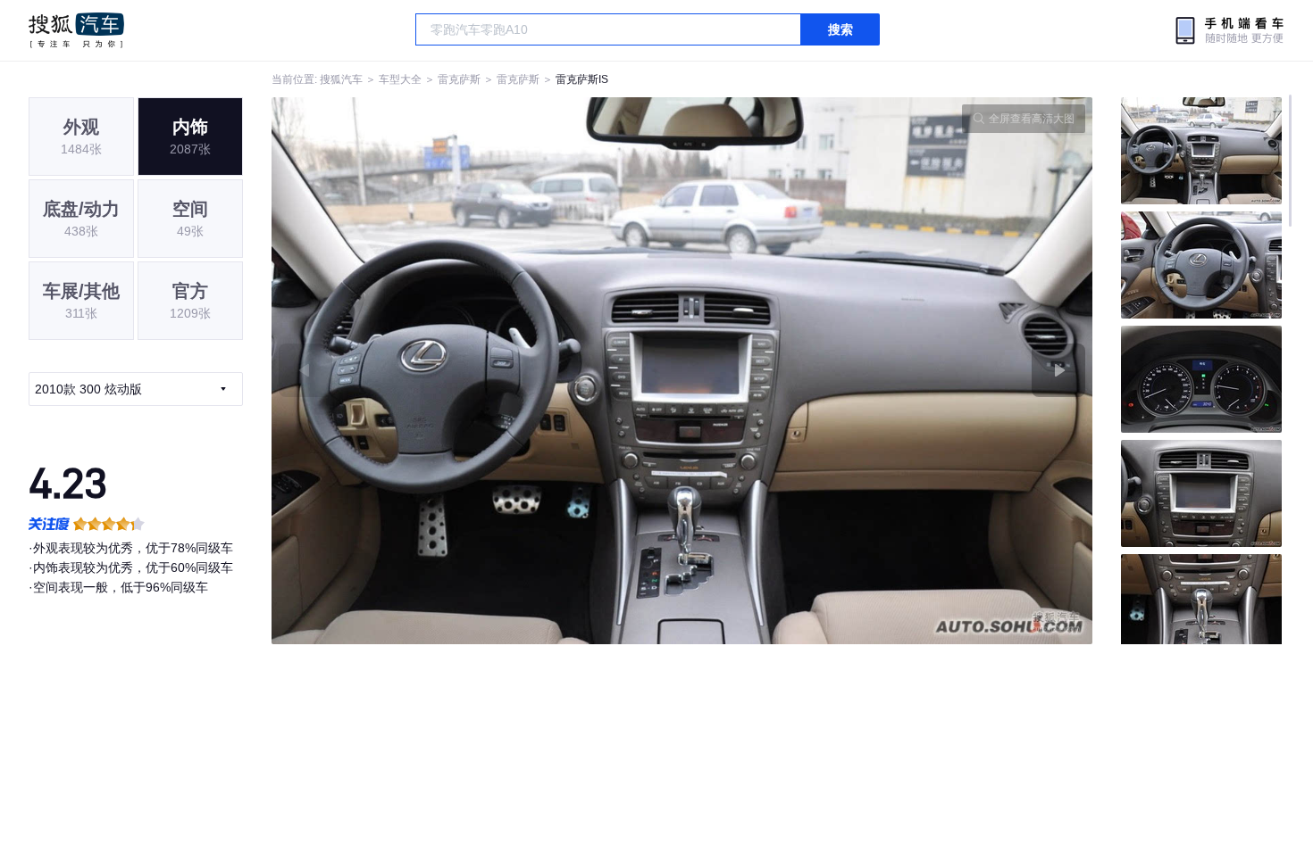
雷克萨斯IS (582, 79)
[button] (477, 370)
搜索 (840, 29)
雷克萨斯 (459, 79)
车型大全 (400, 79)
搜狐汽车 (76, 30)
